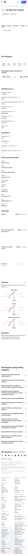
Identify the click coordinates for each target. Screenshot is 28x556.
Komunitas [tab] (16, 25)
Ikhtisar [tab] (3, 25)
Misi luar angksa (18, 506)
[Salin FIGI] (11, 201)
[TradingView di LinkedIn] (15, 455)
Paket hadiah (17, 483)
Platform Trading (18, 544)
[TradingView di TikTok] (22, 455)
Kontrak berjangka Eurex (20, 499)
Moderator (3, 536)
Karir (16, 510)
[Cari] (18, 2)
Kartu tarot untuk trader (20, 518)
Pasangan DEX (4, 491)
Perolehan (3, 506)
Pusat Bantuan (18, 509)
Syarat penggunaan (19, 523)
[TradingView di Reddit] (25, 455)
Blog (16, 507)
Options (3, 516)
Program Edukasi (18, 553)
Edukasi (3, 542)
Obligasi (3, 487)
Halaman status (18, 534)
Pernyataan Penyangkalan (20, 525)
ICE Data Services (18, 462)
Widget (16, 538)
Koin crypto (3, 488)
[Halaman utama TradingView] (5, 2)
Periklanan (17, 548)
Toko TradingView (18, 516)
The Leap (17, 492)
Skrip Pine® (3, 519)
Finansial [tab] (9, 25)
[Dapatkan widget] (25, 282)
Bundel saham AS (18, 500)
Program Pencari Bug (19, 532)
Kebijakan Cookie (18, 528)
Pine (2, 493)
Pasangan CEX (4, 490)
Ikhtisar (16, 487)
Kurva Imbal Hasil (5, 514)
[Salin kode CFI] (7, 205)
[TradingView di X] (2, 455)
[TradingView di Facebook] (6, 455)
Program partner (18, 551)
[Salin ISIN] (10, 196)
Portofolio (3, 513)
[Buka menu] (2, 2)
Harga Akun (17, 480)
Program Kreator (5, 533)
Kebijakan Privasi (18, 526)
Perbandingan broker (19, 490)
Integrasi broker (18, 550)
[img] (14, 14)
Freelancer (3, 551)
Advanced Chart (18, 543)
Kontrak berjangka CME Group (20, 497)
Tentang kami (18, 504)
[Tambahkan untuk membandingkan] (15, 77)
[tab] (17, 214)
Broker (16, 489)
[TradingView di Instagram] (12, 455)
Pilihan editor (4, 544)
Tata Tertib (3, 535)
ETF (2, 485)
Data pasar (17, 482)
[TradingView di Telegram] (19, 455)
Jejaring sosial (4, 529)
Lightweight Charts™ (19, 541)
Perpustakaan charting (20, 540)
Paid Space (3, 552)
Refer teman (4, 532)
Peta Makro (3, 517)
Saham (2, 484)
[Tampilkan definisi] (11, 92)
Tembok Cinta (4, 530)
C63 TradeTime (18, 519)
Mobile (2, 523)
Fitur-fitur (17, 479)
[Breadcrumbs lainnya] (6, 6)
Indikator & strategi (5, 548)
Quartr (23, 471)
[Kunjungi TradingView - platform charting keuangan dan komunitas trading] (6, 57)
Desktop (3, 525)
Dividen (3, 507)
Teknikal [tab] (22, 25)
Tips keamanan (18, 531)
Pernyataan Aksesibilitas (20, 529)
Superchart (3, 480)
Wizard (2, 549)
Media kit (17, 512)
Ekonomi (3, 504)
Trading (3, 541)
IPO (2, 509)
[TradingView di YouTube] (9, 455)
